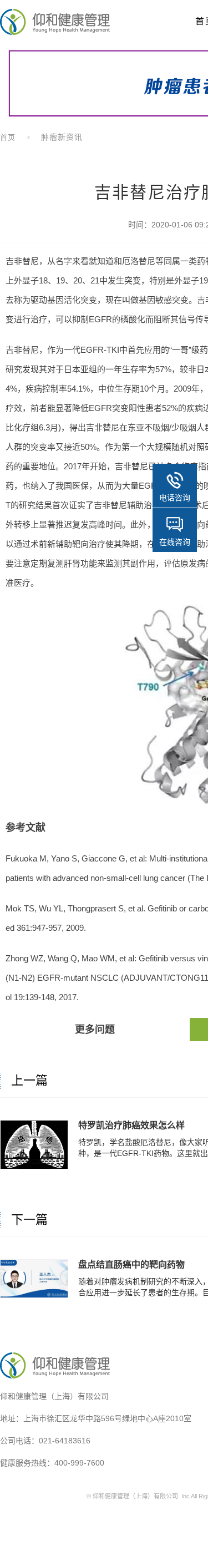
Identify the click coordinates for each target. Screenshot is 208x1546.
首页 (8, 137)
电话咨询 (174, 497)
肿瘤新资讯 (62, 137)
